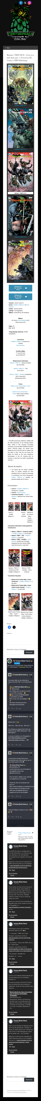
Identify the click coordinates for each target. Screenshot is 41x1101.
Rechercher (29, 652)
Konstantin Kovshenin (20, 1092)
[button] (11, 509)
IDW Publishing (23, 320)
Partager (12, 875)
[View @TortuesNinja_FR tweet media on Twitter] (11, 812)
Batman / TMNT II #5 (20, 105)
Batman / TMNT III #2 (20, 237)
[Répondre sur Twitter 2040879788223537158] (9, 708)
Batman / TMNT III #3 (20, 281)
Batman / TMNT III (15, 363)
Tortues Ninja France (20, 846)
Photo (13, 870)
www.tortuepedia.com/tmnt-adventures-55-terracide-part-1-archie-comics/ (20, 1042)
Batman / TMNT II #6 (20, 149)
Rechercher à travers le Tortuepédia (17, 649)
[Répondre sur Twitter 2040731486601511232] (9, 817)
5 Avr (30, 674)
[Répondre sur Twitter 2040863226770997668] (9, 745)
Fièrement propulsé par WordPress (16, 1090)
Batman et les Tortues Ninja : (20, 386)
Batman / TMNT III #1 (20, 193)
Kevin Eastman (20, 345)
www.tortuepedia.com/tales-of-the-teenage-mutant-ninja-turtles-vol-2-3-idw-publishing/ (20, 950)
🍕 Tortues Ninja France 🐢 (20, 674)
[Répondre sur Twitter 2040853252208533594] (9, 796)
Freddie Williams (17, 477)
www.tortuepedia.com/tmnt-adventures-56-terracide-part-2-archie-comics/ (20, 866)
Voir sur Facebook (13, 873)
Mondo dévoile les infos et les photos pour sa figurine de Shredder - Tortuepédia (21, 993)
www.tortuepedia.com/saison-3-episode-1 (20, 907)
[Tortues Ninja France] (10, 833)
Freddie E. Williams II (19, 305)
